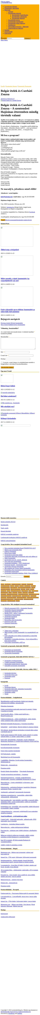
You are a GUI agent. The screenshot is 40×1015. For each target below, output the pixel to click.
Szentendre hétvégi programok (13, 651)
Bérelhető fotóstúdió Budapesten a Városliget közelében (17, 724)
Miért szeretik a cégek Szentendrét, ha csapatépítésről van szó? (15, 280)
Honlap (3, 359)
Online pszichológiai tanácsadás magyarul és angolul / (16, 709)
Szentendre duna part (34, 594)
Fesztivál (21, 586)
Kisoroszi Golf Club (10, 621)
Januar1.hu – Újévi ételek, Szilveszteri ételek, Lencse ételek (18, 901)
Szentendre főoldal (10, 7)
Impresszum (4, 913)
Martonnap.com (5, 904)
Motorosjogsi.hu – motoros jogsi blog (12, 879)
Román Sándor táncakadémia (9, 771)
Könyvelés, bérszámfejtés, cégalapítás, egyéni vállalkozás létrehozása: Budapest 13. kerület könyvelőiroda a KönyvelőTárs (20, 740)
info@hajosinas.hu (6, 197)
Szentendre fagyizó (18, 18)
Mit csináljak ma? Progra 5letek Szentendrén (17, 568)
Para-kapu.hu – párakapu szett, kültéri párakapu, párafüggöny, (19, 830)
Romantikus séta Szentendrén (13, 620)
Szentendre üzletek (28, 599)
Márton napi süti (18, 906)
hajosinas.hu (10, 207)
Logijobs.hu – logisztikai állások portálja (12, 824)
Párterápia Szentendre (7, 706)
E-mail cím (4, 355)
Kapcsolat (7, 33)
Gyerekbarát (27, 586)
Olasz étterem (24, 591)
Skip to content (5, 1)
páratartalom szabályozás (8, 803)
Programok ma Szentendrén (12, 650)
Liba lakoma (27, 904)
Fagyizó (12, 586)
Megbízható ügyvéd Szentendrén (10, 757)
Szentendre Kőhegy (22, 597)
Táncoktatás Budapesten (26, 771)
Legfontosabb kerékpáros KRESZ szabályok (14, 537)
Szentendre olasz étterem (16, 23)
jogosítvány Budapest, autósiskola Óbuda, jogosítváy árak (18, 788)
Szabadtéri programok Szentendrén (14, 665)
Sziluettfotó (4, 727)
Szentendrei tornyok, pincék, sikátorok (15, 560)
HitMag (19, 1013)
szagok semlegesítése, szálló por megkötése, (24, 802)
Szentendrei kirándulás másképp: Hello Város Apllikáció (21, 573)
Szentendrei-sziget (16, 596)
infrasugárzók (5, 797)
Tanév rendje (4, 528)
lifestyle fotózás (22, 727)
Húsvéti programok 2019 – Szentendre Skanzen (18, 608)
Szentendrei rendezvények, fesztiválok (15, 664)
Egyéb (3, 86)
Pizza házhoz (35, 591)
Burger (2, 584)
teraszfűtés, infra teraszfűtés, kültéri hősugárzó (25, 806)
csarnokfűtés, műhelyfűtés (24, 795)
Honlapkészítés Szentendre (9, 744)
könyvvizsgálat (12, 821)
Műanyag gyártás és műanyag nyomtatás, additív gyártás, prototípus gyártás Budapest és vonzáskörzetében (17, 836)
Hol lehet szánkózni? (8, 396)
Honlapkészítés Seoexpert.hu (9, 1011)
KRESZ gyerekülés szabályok (10, 534)
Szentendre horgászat (10, 616)
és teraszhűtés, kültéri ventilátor (10, 808)
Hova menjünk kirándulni (24, 587)
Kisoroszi (23, 589)
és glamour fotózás (32, 727)
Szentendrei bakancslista (11, 571)
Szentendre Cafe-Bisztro (20, 15)
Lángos (10, 12)
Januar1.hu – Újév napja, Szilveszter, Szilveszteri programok (18, 857)
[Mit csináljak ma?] (10, 403)
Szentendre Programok (24, 86)
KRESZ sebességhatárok (8, 540)
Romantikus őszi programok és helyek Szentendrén (19, 570)
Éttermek (7, 10)
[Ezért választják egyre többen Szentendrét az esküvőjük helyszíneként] (17, 306)
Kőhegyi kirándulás (8, 418)
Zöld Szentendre (11, 601)
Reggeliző (14, 592)
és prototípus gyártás (16, 845)
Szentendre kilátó (9, 618)
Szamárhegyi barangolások (12, 615)
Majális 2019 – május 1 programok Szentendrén (18, 613)
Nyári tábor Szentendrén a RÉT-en (14, 642)
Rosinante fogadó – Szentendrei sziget (15, 565)
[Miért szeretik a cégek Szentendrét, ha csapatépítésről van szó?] (17, 275)
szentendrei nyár (26, 596)
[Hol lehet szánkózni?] (8, 392)
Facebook (32, 212)
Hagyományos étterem (15, 28)
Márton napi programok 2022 (13, 550)
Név (2, 352)
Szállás (6, 30)
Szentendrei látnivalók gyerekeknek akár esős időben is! (20, 556)
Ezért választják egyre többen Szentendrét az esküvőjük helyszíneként (18, 311)
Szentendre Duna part (10, 675)
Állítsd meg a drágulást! (10, 250)
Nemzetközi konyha (16, 591)
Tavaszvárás (4, 601)
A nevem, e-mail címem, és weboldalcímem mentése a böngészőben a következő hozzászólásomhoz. (18, 363)
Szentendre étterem (11, 86)
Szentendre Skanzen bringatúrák (13, 566)
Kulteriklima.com (6, 806)
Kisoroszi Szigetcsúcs (10, 623)
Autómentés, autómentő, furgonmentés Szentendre (15, 792)
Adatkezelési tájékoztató (8, 917)
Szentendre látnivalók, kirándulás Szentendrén (18, 689)
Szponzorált (8, 32)
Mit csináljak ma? (8, 406)
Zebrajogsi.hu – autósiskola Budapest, (12, 787)
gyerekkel (33, 586)
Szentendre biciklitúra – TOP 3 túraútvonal (17, 563)
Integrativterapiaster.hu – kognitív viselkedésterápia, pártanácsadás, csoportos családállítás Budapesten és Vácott (18, 778)
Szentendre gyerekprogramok (13, 660)
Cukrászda (24, 584)
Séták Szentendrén (9, 558)
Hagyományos (13, 587)
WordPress (11, 1013)
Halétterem (11, 25)
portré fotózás (13, 727)
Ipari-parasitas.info (6, 800)
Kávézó (28, 589)
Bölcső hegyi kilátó (8, 386)
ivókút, (3, 832)
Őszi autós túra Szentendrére (12, 561)
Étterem (18, 601)
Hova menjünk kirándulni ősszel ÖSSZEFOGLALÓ (20, 548)
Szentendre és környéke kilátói (13, 555)
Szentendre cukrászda (19, 17)
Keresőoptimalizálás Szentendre (10, 747)
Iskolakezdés (4, 525)
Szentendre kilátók (11, 597)
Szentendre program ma (33, 597)
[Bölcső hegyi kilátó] (7, 382)
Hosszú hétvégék (6, 531)
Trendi (6, 694)
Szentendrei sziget (9, 676)
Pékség (10, 592)
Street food (25, 592)
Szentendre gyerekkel (6, 596)
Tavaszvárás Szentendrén (11, 653)
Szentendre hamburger (15, 22)
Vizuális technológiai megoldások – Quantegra (14, 774)
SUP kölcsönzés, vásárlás (8, 754)
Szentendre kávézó (14, 13)
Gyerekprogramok (5, 587)
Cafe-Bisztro (8, 584)
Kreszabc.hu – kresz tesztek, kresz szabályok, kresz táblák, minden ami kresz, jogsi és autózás (18, 875)
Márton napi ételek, (17, 904)
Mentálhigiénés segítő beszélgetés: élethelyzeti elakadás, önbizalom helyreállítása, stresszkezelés (17, 702)
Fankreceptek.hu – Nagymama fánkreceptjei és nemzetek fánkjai (20, 893)
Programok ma (4, 592)
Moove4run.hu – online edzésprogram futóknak (15, 827)
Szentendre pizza (14, 20)
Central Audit (5, 819)
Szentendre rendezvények (24, 220)
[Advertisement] (20, 62)
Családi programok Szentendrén (13, 662)
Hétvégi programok (11, 220)
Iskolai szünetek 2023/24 (8, 522)
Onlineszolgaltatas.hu (24, 1011)
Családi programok (16, 584)
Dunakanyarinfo (5, 768)
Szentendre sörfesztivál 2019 (12, 611)
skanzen (20, 592)
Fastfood (17, 586)
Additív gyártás (5, 845)
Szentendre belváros (23, 594)
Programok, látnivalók (11, 8)
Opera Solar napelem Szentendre (10, 751)
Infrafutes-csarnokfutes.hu (8, 795)
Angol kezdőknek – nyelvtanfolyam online (14, 816)
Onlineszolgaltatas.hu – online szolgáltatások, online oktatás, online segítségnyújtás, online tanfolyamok (18, 719)
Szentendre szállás (18, 599)
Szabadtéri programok (12, 594)
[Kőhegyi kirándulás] (20, 415)
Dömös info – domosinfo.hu (9, 765)
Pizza (29, 591)
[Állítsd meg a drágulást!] (17, 246)
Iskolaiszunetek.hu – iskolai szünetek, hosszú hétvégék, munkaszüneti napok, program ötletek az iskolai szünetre (17, 861)
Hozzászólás (5, 337)
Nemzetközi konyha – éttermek (18, 27)
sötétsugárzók (14, 797)
